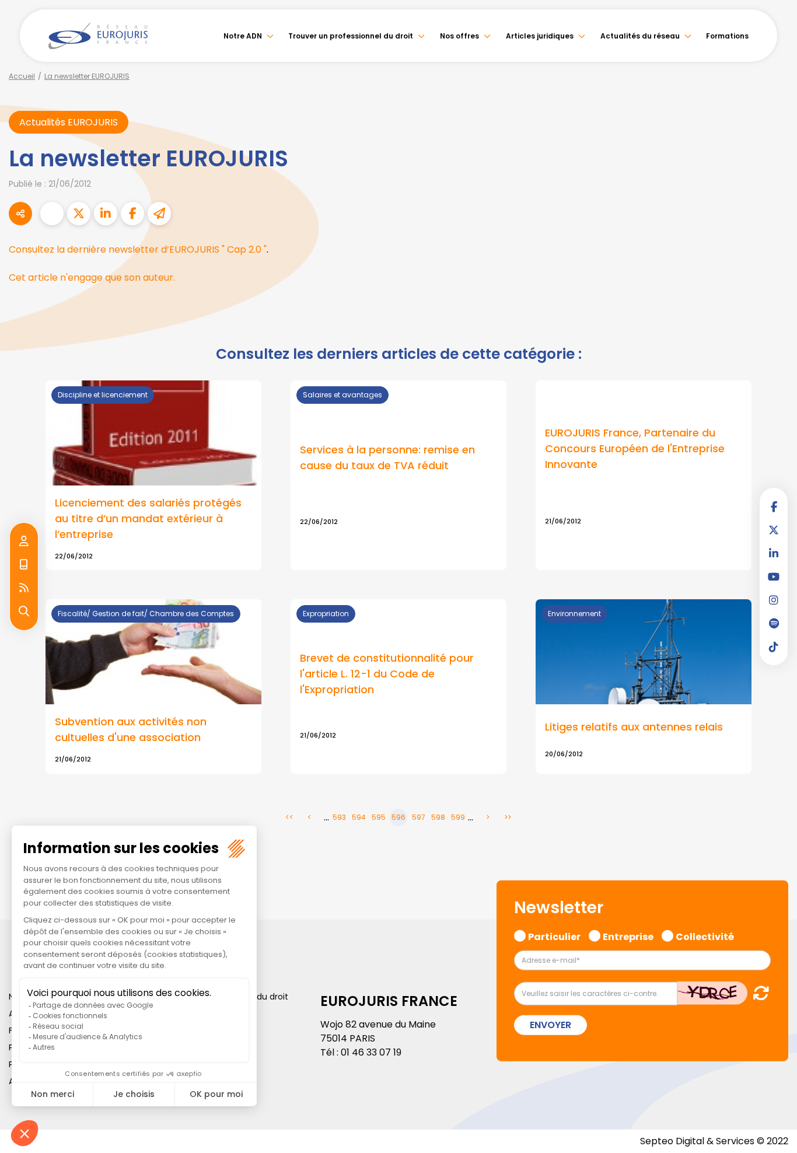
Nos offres (459, 36)
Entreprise (628, 935)
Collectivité (705, 935)
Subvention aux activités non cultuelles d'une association (131, 729)
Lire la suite (643, 475)
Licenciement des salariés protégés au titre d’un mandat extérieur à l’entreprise (148, 518)
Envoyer (550, 1025)
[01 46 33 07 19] (24, 564)
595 (379, 817)
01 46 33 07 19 (371, 1052)
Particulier (554, 935)
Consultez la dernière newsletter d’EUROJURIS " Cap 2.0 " (138, 249)
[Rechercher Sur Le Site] (24, 611)
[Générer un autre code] (758, 992)
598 (438, 817)
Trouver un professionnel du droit (350, 36)
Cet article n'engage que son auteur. (92, 277)
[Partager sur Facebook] (132, 213)
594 (359, 817)
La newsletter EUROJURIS (87, 76)
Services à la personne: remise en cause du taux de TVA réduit (387, 457)
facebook (773, 506)
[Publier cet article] (78, 213)
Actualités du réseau (640, 36)
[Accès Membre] (24, 541)
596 (398, 817)
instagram (773, 600)
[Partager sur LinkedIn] (105, 213)
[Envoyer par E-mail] (159, 213)
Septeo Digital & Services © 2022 (714, 1141)
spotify (773, 623)
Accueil (22, 76)
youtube (773, 576)
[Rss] (24, 588)
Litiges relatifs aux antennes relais (634, 726)
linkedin (773, 553)
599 (458, 817)
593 (339, 817)
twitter (773, 529)
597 (418, 817)
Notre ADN (242, 36)
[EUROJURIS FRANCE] (98, 35)
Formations (727, 36)
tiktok (773, 646)
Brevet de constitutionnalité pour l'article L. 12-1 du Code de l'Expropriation (387, 674)
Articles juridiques (540, 36)
